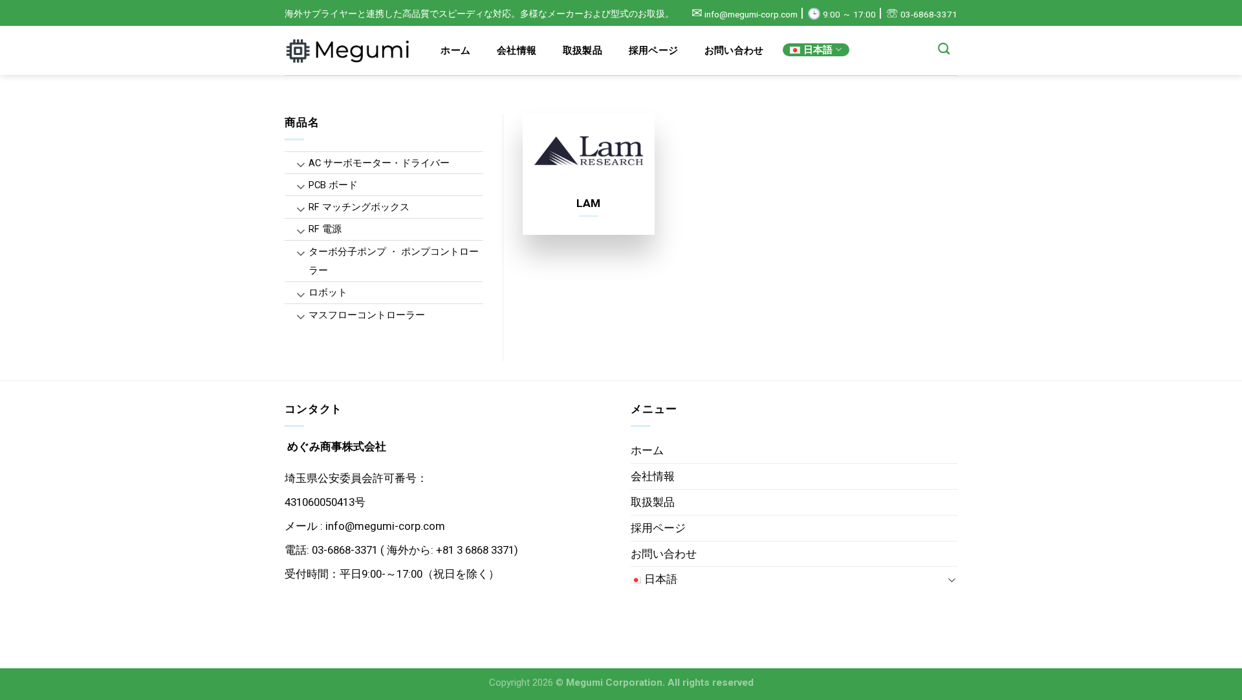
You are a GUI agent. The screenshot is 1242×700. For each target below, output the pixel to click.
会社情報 (516, 50)
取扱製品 (582, 50)
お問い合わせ (734, 50)
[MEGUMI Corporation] (349, 50)
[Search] (944, 49)
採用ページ (654, 50)
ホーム (455, 50)
